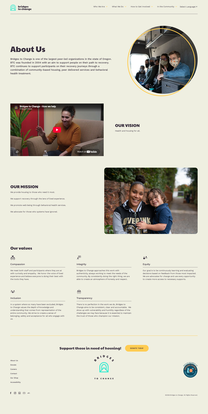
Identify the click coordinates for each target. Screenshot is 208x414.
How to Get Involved (140, 6)
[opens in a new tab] (190, 384)
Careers (13, 369)
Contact (13, 373)
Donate (13, 365)
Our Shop (14, 378)
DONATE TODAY (137, 348)
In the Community (165, 6)
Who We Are (99, 6)
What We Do (118, 6)
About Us (14, 360)
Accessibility (15, 382)
